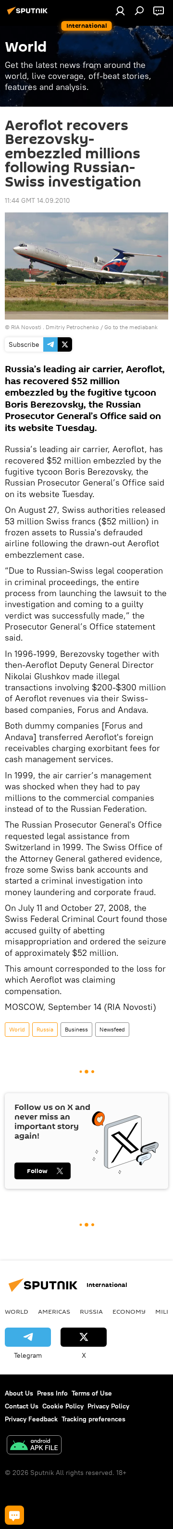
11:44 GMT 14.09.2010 (37, 200)
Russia (45, 1029)
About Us (19, 1393)
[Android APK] (34, 1446)
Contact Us (21, 1406)
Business (76, 1029)
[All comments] (14, 1515)
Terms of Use (92, 1393)
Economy (129, 1311)
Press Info (52, 1393)
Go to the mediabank (131, 327)
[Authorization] (120, 10)
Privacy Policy (108, 1406)
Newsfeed (112, 1029)
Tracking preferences (93, 1419)
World (17, 1029)
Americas (54, 1311)
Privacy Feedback (31, 1419)
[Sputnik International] (29, 14)
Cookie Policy (63, 1406)
